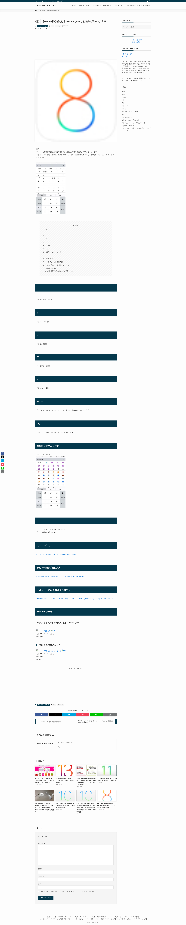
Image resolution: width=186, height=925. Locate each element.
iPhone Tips (58, 26)
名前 (40, 869)
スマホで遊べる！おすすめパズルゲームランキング (131, 919)
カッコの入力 (50, 258)
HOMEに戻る (136, 42)
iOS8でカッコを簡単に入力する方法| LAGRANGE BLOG (56, 554)
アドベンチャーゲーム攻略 (87, 917)
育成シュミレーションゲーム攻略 (129, 917)
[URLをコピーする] (110, 714)
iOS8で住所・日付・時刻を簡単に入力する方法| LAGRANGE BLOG (60, 576)
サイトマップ (126, 56)
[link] (59, 746)
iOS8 (52, 26)
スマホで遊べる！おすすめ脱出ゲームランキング (101, 919)
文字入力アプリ (51, 268)
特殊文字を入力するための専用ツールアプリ (62, 271)
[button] (41, 714)
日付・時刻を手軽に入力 (54, 262)
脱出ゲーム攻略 (51, 917)
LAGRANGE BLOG (45, 5)
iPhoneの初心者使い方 (42, 26)
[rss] (147, 1)
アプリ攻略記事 (101, 917)
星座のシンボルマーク (53, 252)
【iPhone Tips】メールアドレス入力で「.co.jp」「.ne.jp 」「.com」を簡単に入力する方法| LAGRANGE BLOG (74, 599)
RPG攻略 (60, 917)
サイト (40, 884)
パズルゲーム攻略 (113, 917)
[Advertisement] (76, 43)
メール (41, 876)
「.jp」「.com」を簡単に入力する (57, 265)
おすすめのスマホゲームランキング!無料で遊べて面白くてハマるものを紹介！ (62, 919)
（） (47, 249)
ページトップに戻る (136, 40)
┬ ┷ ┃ (49, 245)
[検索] (150, 1)
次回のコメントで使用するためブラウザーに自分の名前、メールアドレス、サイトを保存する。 (69, 891)
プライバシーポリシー (128, 54)
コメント (41, 843)
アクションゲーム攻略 (71, 917)
